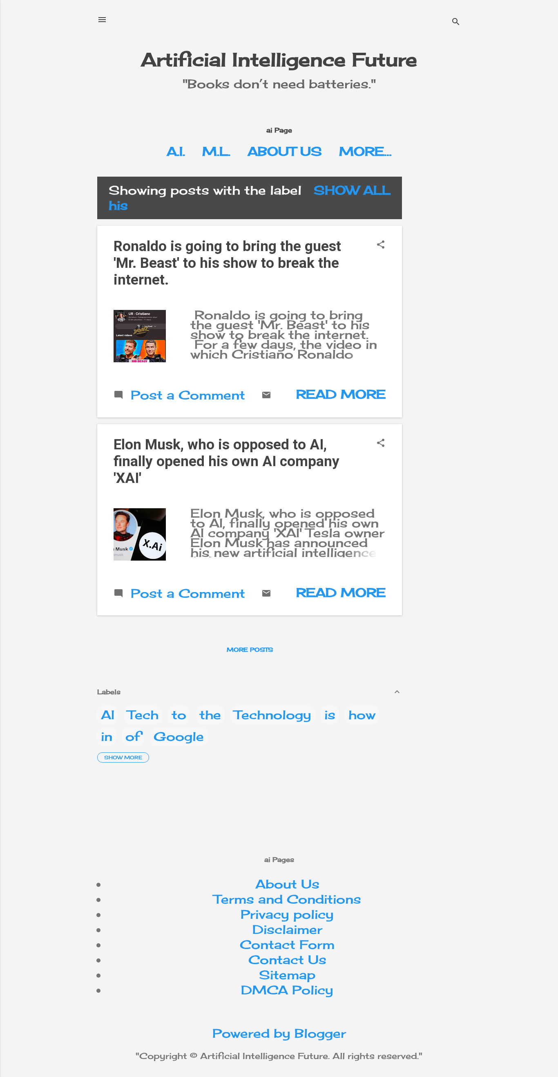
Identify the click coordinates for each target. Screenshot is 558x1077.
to (179, 714)
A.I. (176, 151)
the (210, 714)
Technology (272, 714)
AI (107, 714)
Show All (352, 190)
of (133, 736)
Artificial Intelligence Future (279, 59)
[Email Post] (266, 395)
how (361, 714)
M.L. (216, 151)
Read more (341, 394)
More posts (250, 649)
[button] (381, 245)
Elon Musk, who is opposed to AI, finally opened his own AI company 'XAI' (226, 461)
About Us (285, 151)
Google (179, 736)
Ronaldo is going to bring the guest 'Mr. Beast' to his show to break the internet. (227, 263)
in (106, 736)
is (329, 714)
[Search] (456, 22)
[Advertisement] (477, 234)
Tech (142, 714)
